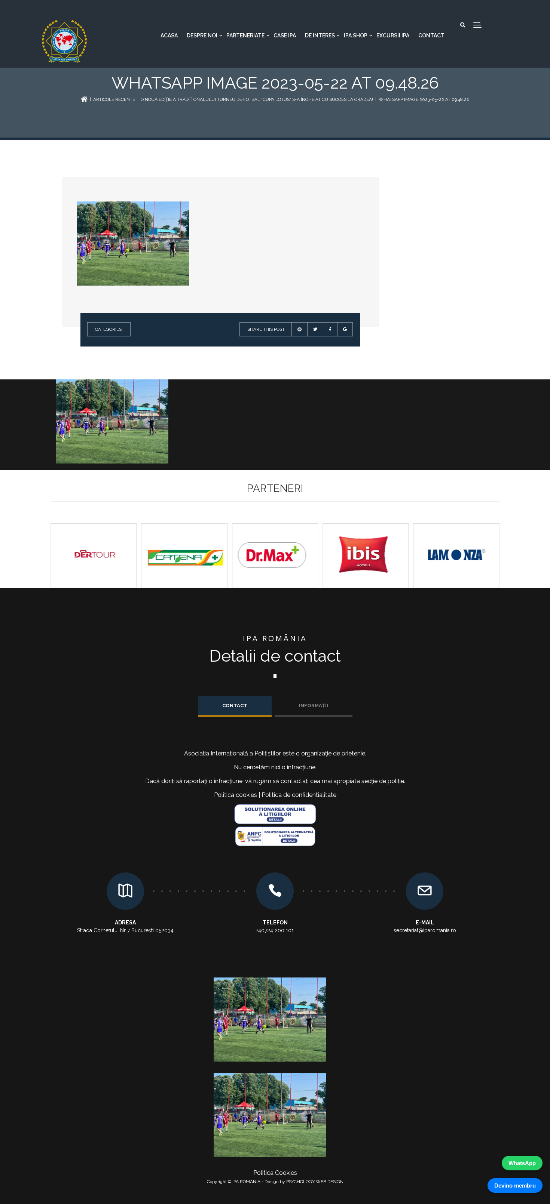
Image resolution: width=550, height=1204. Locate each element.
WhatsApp (522, 1163)
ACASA (169, 36)
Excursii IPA (392, 36)
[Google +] (345, 329)
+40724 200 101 (275, 930)
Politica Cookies (275, 1172)
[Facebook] (330, 329)
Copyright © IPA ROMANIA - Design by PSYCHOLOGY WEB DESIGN (275, 1181)
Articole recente (114, 99)
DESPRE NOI (202, 36)
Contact (431, 36)
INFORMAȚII (313, 705)
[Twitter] (315, 329)
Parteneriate (245, 36)
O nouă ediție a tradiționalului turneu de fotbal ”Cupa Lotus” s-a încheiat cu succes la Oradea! (257, 99)
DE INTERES (320, 36)
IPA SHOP (355, 36)
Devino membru (515, 1185)
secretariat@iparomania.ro (425, 930)
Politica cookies (235, 794)
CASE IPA (285, 36)
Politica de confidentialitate (299, 794)
